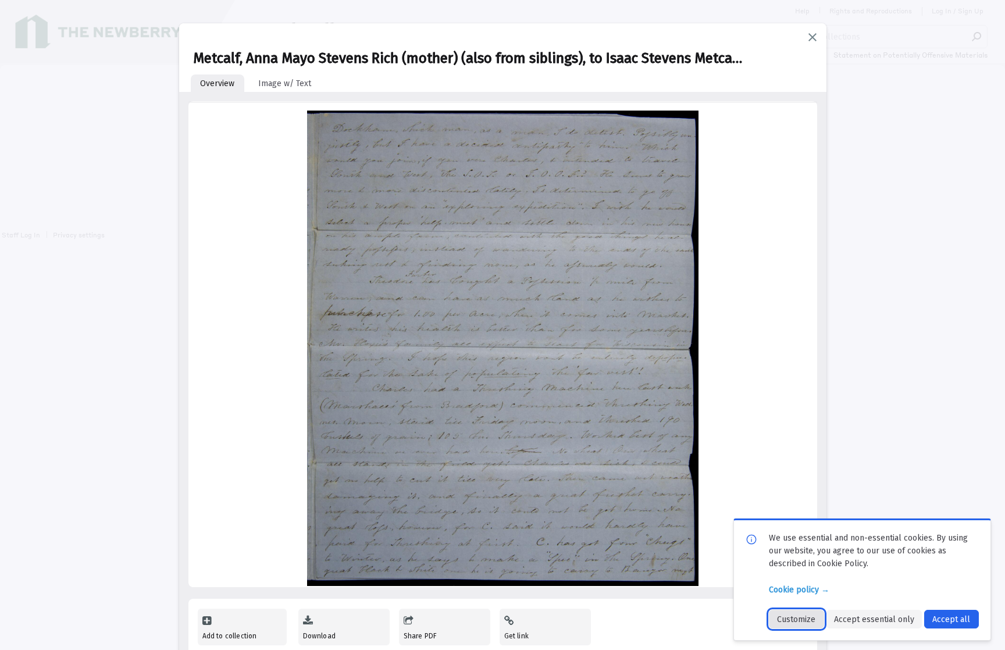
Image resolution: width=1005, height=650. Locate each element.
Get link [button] (516, 636)
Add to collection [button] (229, 636)
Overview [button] (217, 83)
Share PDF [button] (420, 636)
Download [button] (319, 636)
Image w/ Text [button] (284, 83)
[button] (812, 37)
